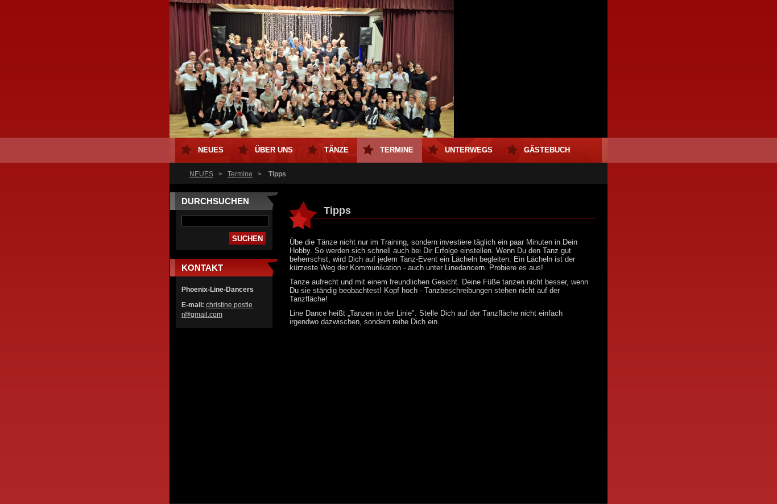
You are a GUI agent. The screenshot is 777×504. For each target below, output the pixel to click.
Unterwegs (469, 150)
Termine (240, 174)
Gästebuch (547, 150)
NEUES (201, 174)
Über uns (274, 150)
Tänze (336, 150)
